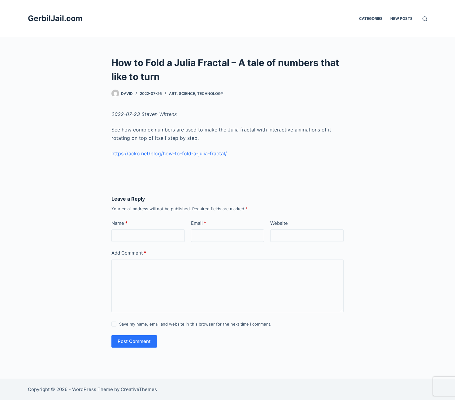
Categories (371, 18)
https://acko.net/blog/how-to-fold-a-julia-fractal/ (169, 153)
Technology (210, 93)
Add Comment (128, 253)
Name (119, 223)
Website (279, 223)
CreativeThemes (139, 389)
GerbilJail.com (55, 18)
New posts (401, 18)
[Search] (424, 18)
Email (198, 223)
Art (173, 93)
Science (187, 93)
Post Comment (134, 341)
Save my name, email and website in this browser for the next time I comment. (195, 324)
